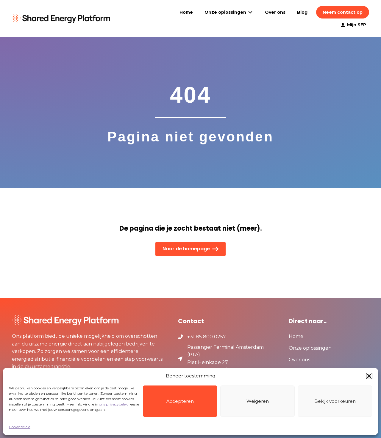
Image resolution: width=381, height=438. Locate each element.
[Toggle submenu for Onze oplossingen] (250, 12)
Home (296, 336)
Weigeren (257, 401)
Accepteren (180, 401)
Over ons (299, 360)
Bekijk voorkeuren (335, 401)
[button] (369, 376)
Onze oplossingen (310, 348)
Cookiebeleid (19, 427)
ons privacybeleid (114, 404)
